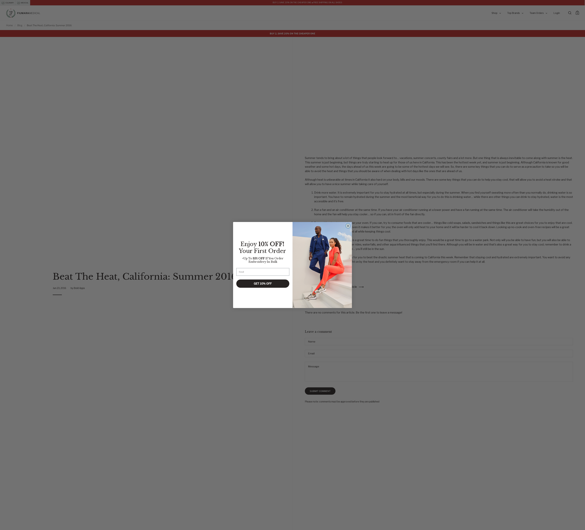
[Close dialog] (348, 226)
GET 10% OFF (263, 283)
